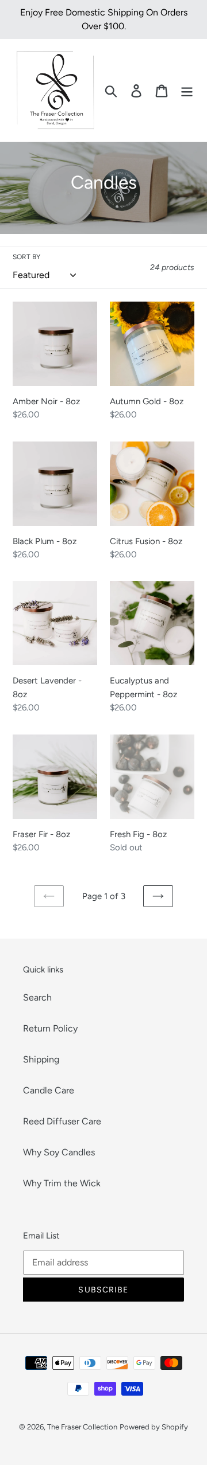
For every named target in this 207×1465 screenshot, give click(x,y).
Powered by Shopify (154, 1427)
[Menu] (187, 90)
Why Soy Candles (59, 1152)
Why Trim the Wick (62, 1183)
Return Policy (50, 1028)
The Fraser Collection (82, 1427)
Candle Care (48, 1090)
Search (37, 997)
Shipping (41, 1059)
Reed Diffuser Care (62, 1121)
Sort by (26, 257)
